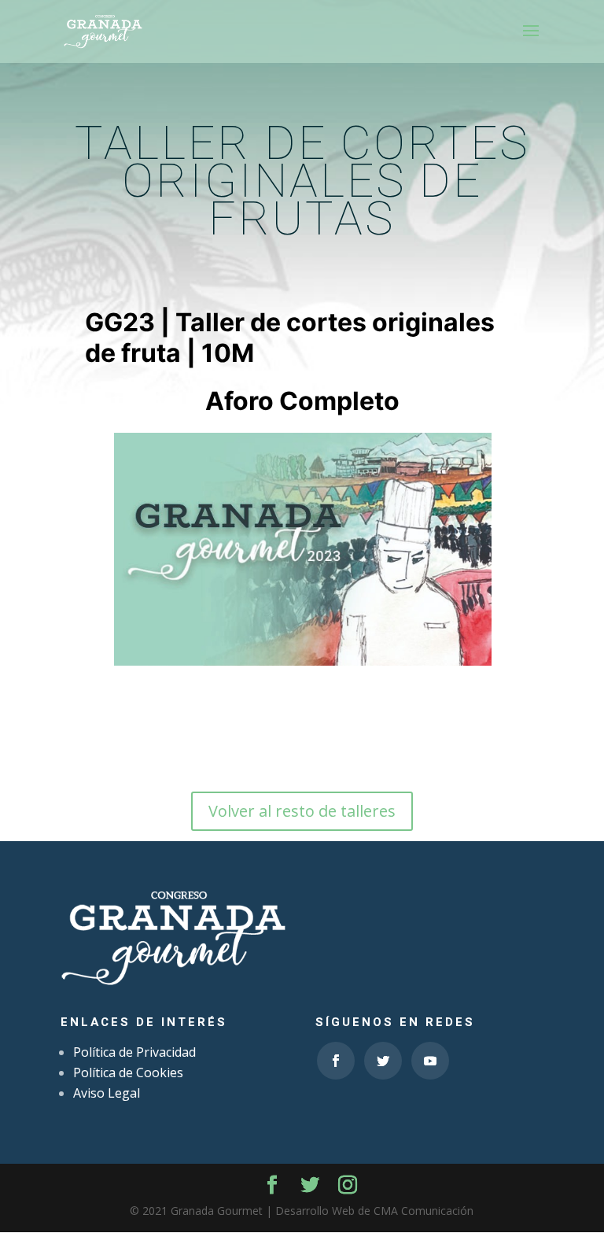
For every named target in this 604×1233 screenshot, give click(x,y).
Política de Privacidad (134, 1052)
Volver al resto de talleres (302, 810)
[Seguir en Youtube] (430, 1061)
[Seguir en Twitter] (383, 1061)
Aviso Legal (106, 1093)
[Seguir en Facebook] (336, 1061)
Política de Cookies (128, 1072)
